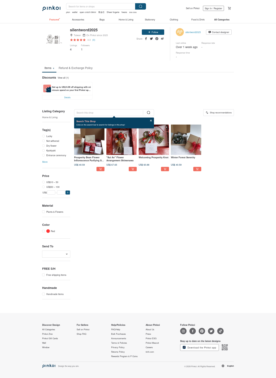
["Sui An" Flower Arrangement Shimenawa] (121, 140)
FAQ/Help (115, 329)
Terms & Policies (119, 343)
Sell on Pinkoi (192, 8)
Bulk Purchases (118, 334)
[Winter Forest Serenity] (186, 140)
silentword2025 (193, 32)
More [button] (45, 161)
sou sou (133, 12)
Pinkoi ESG (151, 338)
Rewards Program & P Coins (124, 356)
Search (140, 6)
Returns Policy (118, 352)
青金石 (101, 12)
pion (68, 12)
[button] (153, 32)
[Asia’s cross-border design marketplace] (51, 8)
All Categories (48, 329)
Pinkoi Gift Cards (50, 338)
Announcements (118, 338)
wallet (74, 12)
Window (45, 347)
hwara (124, 12)
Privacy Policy (118, 347)
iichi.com (150, 352)
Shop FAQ (81, 334)
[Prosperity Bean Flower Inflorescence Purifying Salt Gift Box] (89, 140)
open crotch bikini (88, 12)
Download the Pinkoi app (201, 347)
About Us (150, 329)
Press (148, 334)
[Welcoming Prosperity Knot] (154, 140)
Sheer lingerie (113, 12)
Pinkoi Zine (47, 334)
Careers (149, 347)
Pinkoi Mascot (152, 343)
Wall (44, 343)
